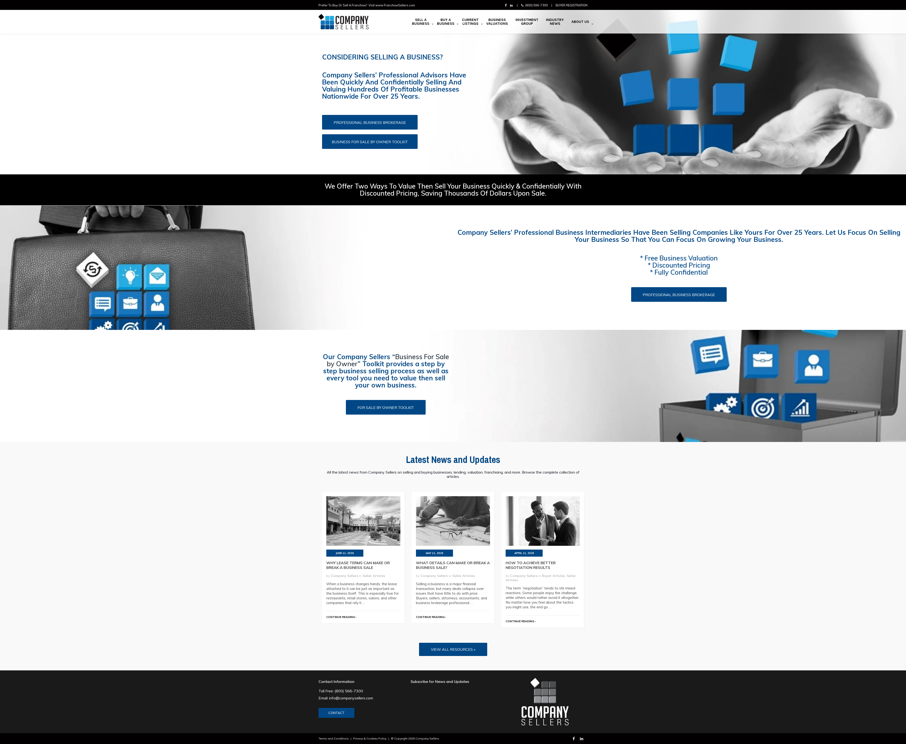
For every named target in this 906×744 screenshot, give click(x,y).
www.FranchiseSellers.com (395, 5)
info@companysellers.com (351, 698)
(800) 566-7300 (536, 5)
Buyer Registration (571, 5)
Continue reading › (341, 617)
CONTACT (336, 713)
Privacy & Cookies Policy (369, 738)
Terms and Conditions (334, 738)
